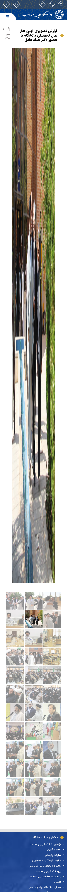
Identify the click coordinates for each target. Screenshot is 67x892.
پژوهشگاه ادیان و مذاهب (48, 871)
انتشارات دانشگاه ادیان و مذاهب (45, 887)
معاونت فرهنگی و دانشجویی (46, 860)
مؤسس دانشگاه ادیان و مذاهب (45, 844)
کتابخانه (57, 882)
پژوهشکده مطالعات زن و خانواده (44, 877)
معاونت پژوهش (53, 855)
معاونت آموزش (53, 850)
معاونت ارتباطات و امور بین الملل (45, 866)
